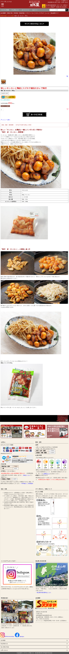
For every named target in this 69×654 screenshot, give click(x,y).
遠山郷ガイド (55, 13)
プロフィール (30, 13)
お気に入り (16, 10)
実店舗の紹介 (4, 598)
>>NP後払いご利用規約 (27, 483)
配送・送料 (38, 442)
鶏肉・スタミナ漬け (9, 15)
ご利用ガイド (46, 473)
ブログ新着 (6, 10)
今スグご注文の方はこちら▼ (34, 24)
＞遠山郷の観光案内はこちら (43, 592)
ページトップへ (66, 420)
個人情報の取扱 (5, 647)
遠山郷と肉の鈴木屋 (41, 561)
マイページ (26, 10)
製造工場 (9, 13)
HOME (1, 15)
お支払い (3, 442)
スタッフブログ (39, 13)
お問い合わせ (65, 2)
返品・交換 (4, 489)
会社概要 (3, 13)
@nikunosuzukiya (9, 636)
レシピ (47, 13)
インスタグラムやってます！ (8, 561)
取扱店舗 (21, 13)
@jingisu (22, 636)
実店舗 (16, 13)
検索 (66, 10)
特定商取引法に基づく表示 (54, 2)
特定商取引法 (4, 643)
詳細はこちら (26, 475)
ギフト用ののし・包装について (44, 489)
